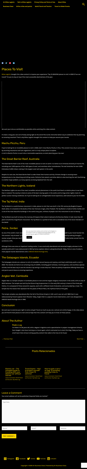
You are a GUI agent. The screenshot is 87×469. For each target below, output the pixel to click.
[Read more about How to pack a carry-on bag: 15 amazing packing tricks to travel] (53, 360)
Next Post (81, 339)
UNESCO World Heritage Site (38, 251)
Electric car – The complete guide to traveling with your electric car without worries (13, 372)
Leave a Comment (10, 377)
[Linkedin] (14, 63)
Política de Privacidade (44, 232)
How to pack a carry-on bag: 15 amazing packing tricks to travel (53, 371)
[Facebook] (2, 63)
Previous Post (7, 339)
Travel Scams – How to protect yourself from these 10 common (33, 371)
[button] (83, 4)
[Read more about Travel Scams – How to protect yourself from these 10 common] (33, 360)
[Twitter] (6, 63)
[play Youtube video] (43, 104)
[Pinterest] (10, 63)
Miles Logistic (6, 74)
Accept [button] (29, 237)
